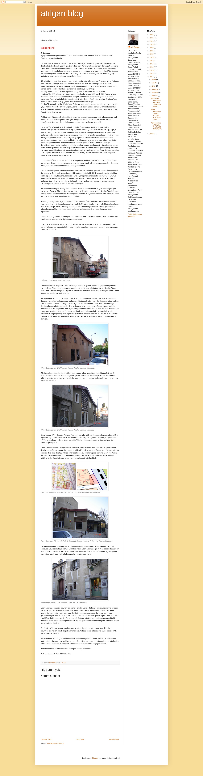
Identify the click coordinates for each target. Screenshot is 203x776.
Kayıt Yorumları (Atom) (55, 743)
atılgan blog (62, 13)
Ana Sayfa (80, 739)
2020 (152, 54)
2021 (152, 51)
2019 (152, 57)
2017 (152, 64)
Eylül (154, 86)
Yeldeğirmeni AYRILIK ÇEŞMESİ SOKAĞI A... (156, 126)
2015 (152, 70)
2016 (152, 67)
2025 (152, 38)
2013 (152, 77)
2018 (152, 61)
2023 (152, 44)
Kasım (154, 83)
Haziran (155, 96)
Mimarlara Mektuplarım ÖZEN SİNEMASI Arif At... (156, 103)
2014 (152, 74)
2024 (152, 41)
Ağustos (155, 89)
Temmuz (155, 92)
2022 (152, 48)
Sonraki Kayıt (46, 739)
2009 (152, 134)
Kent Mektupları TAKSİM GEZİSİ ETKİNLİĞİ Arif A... (156, 115)
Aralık (154, 79)
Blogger (95, 758)
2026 (152, 35)
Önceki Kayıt (114, 739)
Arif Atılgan (134, 47)
